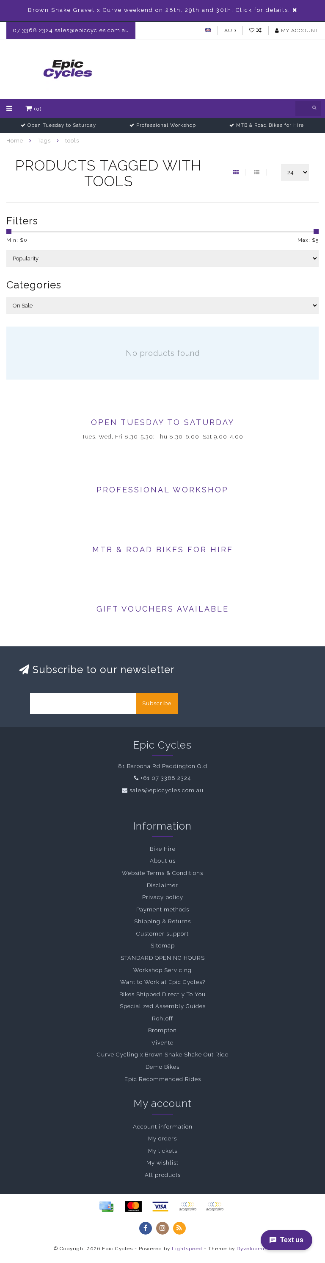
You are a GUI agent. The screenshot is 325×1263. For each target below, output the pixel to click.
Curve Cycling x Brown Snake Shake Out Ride (163, 1054)
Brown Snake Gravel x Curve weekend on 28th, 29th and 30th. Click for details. (159, 10)
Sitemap (163, 945)
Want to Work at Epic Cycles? (162, 982)
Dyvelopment (254, 1249)
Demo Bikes (162, 1067)
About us (163, 861)
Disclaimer (162, 885)
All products (163, 1175)
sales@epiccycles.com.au (166, 790)
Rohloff (162, 1018)
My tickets (162, 1151)
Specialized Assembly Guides (163, 1006)
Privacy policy (162, 897)
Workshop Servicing (162, 970)
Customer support (162, 933)
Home (14, 140)
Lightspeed (187, 1249)
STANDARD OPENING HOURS (163, 958)
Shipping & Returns (162, 921)
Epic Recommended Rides (162, 1079)
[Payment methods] (106, 1206)
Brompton (162, 1030)
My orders (162, 1138)
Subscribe (156, 703)
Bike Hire (163, 849)
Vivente (162, 1042)
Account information (163, 1126)
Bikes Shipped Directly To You (162, 994)
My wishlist (162, 1163)
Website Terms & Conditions (162, 873)
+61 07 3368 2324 (165, 778)
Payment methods (162, 909)
